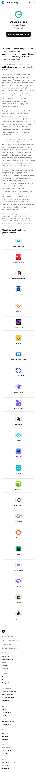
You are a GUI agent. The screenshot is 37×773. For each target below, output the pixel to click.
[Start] (10, 2)
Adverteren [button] (5, 700)
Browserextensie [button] (7, 659)
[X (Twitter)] (2, 636)
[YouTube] (8, 636)
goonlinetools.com (18, 25)
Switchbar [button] (5, 665)
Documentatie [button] (6, 712)
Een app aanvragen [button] (8, 697)
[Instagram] (12, 636)
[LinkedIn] (5, 636)
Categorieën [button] (6, 683)
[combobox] (12, 640)
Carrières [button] (5, 736)
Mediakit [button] (5, 739)
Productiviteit (18, 28)
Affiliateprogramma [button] (8, 721)
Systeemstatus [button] (6, 724)
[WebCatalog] (3, 631)
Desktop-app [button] (6, 656)
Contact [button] (4, 715)
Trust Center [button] (6, 748)
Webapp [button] (4, 662)
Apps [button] (3, 677)
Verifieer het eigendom (10, 67)
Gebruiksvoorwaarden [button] (9, 762)
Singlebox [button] (5, 668)
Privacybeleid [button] (6, 751)
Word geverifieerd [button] (7, 694)
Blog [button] (3, 718)
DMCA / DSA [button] (6, 765)
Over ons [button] (5, 733)
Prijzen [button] (4, 709)
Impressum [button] (5, 768)
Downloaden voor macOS (19, 34)
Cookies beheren (6, 644)
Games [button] (4, 680)
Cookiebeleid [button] (6, 754)
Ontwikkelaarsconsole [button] (9, 691)
